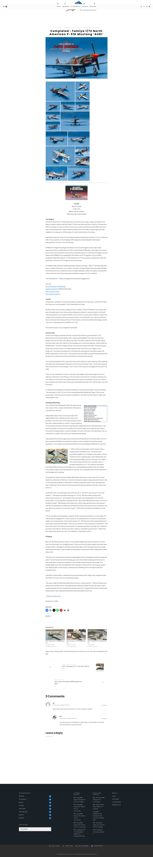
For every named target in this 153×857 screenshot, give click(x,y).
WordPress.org (116, 804)
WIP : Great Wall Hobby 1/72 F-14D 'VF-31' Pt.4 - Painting (99, 825)
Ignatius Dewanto (51, 289)
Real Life (21, 814)
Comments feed (116, 802)
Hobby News (22, 808)
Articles (85, 6)
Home (59, 6)
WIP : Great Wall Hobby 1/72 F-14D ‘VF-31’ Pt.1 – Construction (80, 825)
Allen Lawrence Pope (52, 291)
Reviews (21, 802)
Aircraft (93, 651)
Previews (21, 805)
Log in (114, 796)
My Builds (66, 6)
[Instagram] (147, 6)
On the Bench (75, 6)
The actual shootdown (53, 294)
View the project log (53, 596)
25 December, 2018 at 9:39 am (61, 705)
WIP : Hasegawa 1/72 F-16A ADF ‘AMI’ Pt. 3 (76, 666)
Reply (105, 705)
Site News (21, 818)
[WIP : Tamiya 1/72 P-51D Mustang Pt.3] (76, 634)
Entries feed (115, 799)
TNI (64, 651)
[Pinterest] (149, 6)
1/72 (88, 651)
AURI (61, 651)
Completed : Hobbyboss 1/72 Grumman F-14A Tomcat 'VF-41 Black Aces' (98, 816)
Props (51, 651)
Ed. (61, 27)
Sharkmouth (70, 651)
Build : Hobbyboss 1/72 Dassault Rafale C (98, 832)
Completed (100, 651)
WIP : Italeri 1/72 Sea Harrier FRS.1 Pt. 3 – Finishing (98, 807)
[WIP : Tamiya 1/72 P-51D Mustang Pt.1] (97, 634)
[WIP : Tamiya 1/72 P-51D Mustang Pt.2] (55, 634)
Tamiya (56, 651)
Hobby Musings (23, 811)
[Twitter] (144, 6)
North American (80, 651)
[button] (60, 91)
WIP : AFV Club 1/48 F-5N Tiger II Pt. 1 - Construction (99, 800)
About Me (93, 6)
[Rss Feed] (141, 6)
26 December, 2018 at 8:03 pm (68, 718)
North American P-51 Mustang (55, 286)
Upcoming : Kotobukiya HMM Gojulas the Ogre (68, 681)
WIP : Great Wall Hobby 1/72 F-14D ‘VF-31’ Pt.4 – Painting (80, 800)
